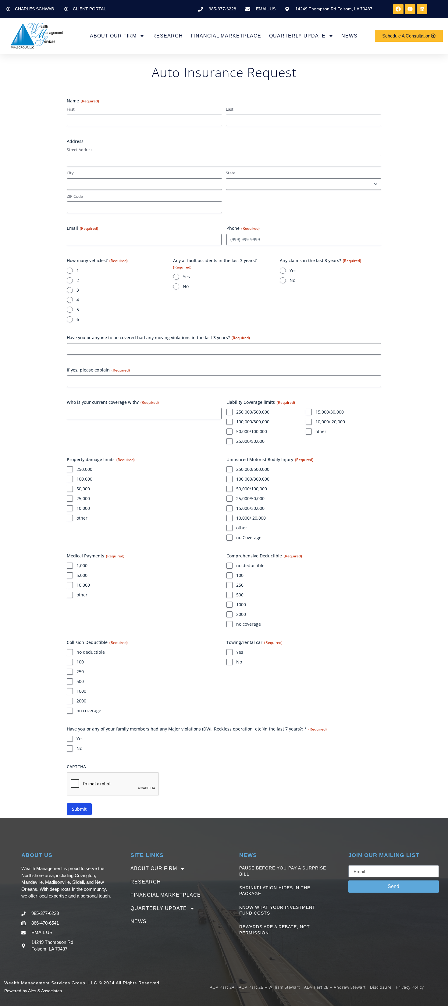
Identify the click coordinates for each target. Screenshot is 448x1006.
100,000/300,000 (252, 422)
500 (240, 595)
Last (229, 109)
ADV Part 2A (222, 987)
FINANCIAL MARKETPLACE (226, 35)
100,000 (84, 479)
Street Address (80, 149)
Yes (186, 276)
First (71, 109)
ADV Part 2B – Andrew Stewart (335, 987)
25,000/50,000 (250, 441)
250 (240, 585)
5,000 (81, 575)
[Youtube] (410, 9)
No (186, 286)
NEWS (349, 35)
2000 (241, 614)
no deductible (250, 565)
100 (240, 575)
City (70, 173)
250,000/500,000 (252, 412)
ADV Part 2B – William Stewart (269, 987)
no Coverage (248, 537)
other (320, 431)
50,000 (83, 489)
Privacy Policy (410, 987)
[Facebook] (398, 9)
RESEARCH (167, 35)
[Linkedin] (422, 9)
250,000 (84, 469)
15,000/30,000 (329, 412)
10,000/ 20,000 (330, 422)
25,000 (83, 498)
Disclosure (381, 987)
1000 (241, 604)
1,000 (81, 565)
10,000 (83, 508)
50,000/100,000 (251, 431)
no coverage (248, 624)
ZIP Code (75, 196)
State (230, 173)
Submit (79, 809)
